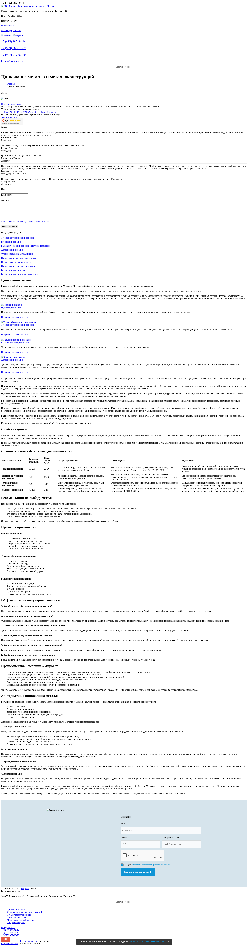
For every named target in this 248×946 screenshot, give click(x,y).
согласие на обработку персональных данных (150, 865)
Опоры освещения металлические (17, 254)
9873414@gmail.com (11, 30)
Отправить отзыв (9, 227)
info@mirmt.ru (8, 25)
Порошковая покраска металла (16, 262)
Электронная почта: (170, 838)
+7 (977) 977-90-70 (47, 112)
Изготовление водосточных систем (18, 258)
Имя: (4, 189)
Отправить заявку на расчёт (138, 872)
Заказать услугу (20, 317)
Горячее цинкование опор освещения (19, 274)
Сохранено (126, 817)
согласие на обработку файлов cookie (148, 941)
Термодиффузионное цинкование (17, 238)
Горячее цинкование (11, 242)
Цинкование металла (17, 909)
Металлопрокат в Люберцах (20, 920)
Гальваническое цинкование (15, 342)
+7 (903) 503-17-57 (29, 112)
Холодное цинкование (12, 250)
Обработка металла (16, 917)
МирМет (25, 888)
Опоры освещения (16, 922)
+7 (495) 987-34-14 (10, 112)
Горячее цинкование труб (13, 270)
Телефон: (125, 838)
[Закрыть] (168, 942)
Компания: (6, 195)
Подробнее (6, 317)
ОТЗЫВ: (6, 200)
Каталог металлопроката (19, 915)
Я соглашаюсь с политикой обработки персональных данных (25, 221)
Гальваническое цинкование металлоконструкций (25, 246)
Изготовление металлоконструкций (18, 266)
